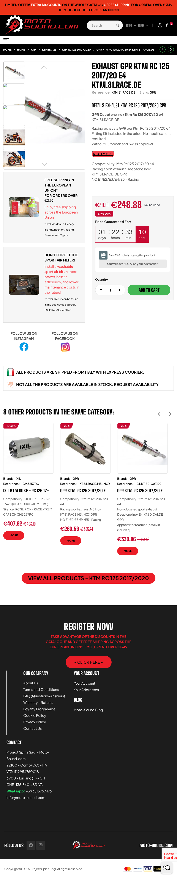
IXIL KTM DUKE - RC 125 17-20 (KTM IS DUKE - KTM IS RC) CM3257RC (28, 490)
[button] (89, 662)
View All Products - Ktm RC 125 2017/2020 (88, 578)
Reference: (11, 484)
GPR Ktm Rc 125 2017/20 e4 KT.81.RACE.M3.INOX (84, 490)
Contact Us (32, 728)
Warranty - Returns (38, 702)
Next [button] (170, 414)
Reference (101, 92)
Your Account (84, 683)
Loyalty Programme (39, 709)
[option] (28, 484)
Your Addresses (86, 689)
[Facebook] (31, 845)
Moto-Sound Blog (88, 709)
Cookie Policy (34, 715)
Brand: (144, 92)
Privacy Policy (34, 722)
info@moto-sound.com (25, 797)
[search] (117, 25)
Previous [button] (159, 414)
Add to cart (149, 290)
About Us (30, 683)
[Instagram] (40, 845)
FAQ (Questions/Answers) (44, 696)
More (14, 535)
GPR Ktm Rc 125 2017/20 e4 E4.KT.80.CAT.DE (141, 490)
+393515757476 (39, 791)
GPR (153, 92)
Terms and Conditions (41, 689)
